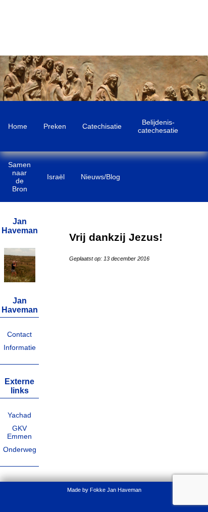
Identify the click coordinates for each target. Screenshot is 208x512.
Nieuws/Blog (100, 177)
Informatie (20, 347)
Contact (19, 334)
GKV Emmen (19, 432)
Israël (56, 177)
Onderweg (19, 449)
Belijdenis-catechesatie (158, 126)
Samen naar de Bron (19, 177)
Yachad (19, 415)
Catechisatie (102, 126)
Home (17, 126)
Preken (54, 126)
